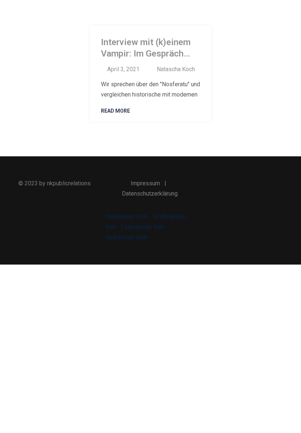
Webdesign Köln (126, 216)
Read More (115, 111)
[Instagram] (260, 183)
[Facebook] (226, 183)
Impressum (145, 183)
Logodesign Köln (143, 226)
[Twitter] (243, 183)
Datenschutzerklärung (150, 193)
